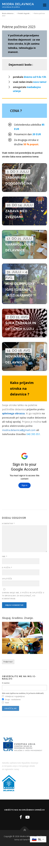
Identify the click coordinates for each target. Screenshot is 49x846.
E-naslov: (6, 683)
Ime (4, 556)
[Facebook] (21, 817)
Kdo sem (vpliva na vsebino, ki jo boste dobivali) (23, 693)
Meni (44, 5)
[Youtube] (27, 817)
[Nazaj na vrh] (24, 830)
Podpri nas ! (8, 662)
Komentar (8, 523)
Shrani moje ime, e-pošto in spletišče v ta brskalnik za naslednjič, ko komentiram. (23, 595)
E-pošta (7, 567)
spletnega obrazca (13, 413)
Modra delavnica (18, 4)
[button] (24, 177)
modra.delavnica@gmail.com (19, 430)
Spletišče (7, 578)
